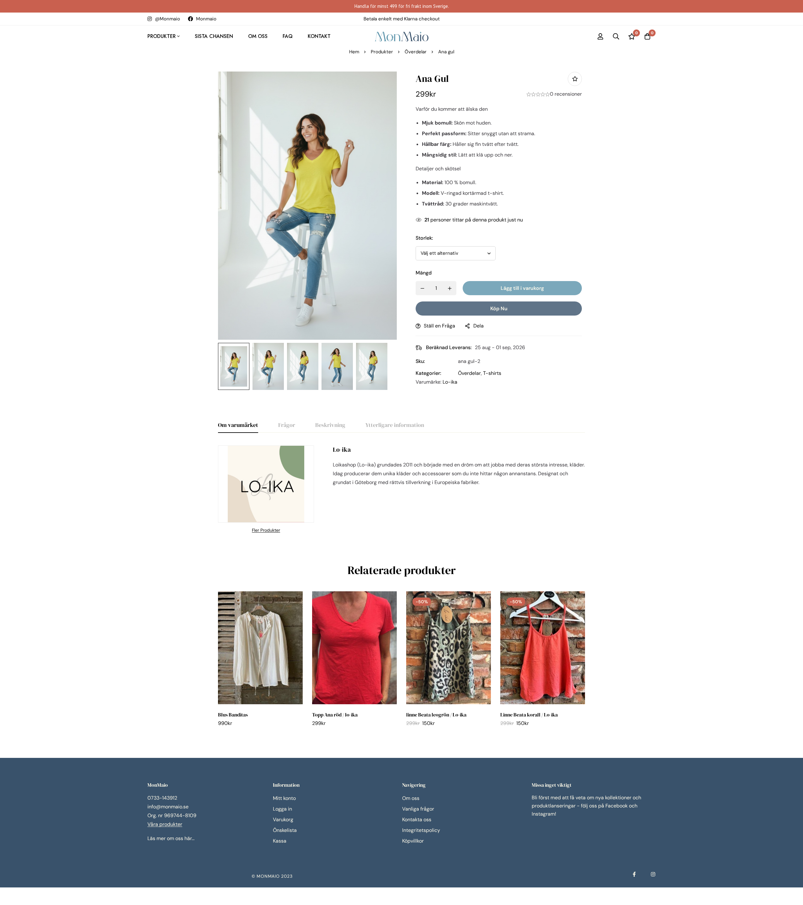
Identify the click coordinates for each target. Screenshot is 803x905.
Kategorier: (428, 373)
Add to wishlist (575, 79)
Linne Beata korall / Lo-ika (529, 714)
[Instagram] (653, 874)
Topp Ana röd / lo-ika (335, 714)
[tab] (238, 425)
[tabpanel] (401, 489)
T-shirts (492, 373)
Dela (478, 325)
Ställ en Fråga (439, 325)
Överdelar (416, 52)
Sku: (420, 361)
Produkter (382, 52)
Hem (354, 52)
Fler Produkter (266, 530)
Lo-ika (450, 382)
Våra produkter (164, 824)
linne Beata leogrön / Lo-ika (436, 714)
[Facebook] (634, 874)
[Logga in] (600, 36)
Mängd (424, 272)
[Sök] (616, 36)
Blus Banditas (233, 714)
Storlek (424, 238)
